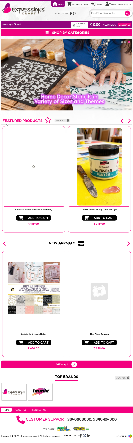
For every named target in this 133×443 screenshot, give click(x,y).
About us (20, 409)
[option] (33, 179)
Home (60, 4)
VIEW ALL (61, 120)
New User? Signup (121, 4)
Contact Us (124, 24)
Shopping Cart (80, 4)
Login (98, 4)
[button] (122, 121)
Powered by (121, 435)
